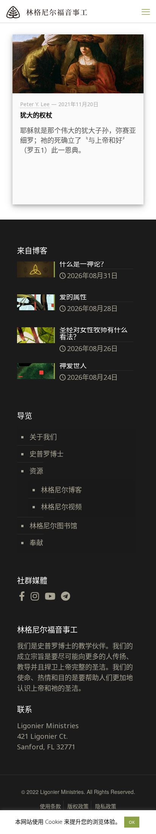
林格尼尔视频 (61, 506)
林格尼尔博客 (61, 489)
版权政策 (78, 806)
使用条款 (50, 806)
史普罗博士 (47, 453)
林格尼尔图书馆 (53, 525)
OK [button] (132, 822)
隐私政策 (105, 806)
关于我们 (43, 436)
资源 (36, 470)
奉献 (36, 542)
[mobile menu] (145, 11)
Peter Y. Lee (35, 104)
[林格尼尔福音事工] (62, 11)
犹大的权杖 (36, 115)
